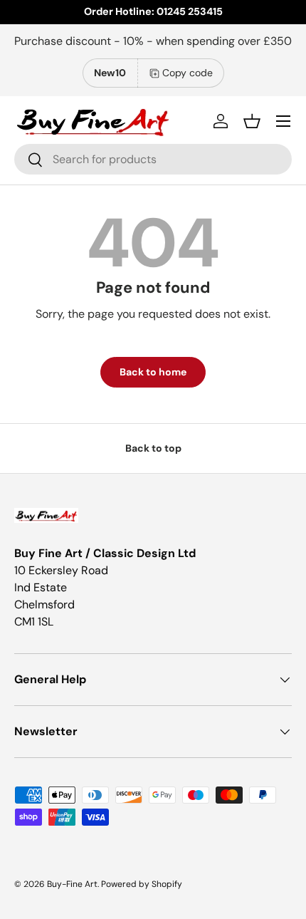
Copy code (187, 72)
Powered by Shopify (141, 884)
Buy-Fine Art (72, 884)
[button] (252, 121)
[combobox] (153, 159)
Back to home (153, 371)
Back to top (153, 448)
